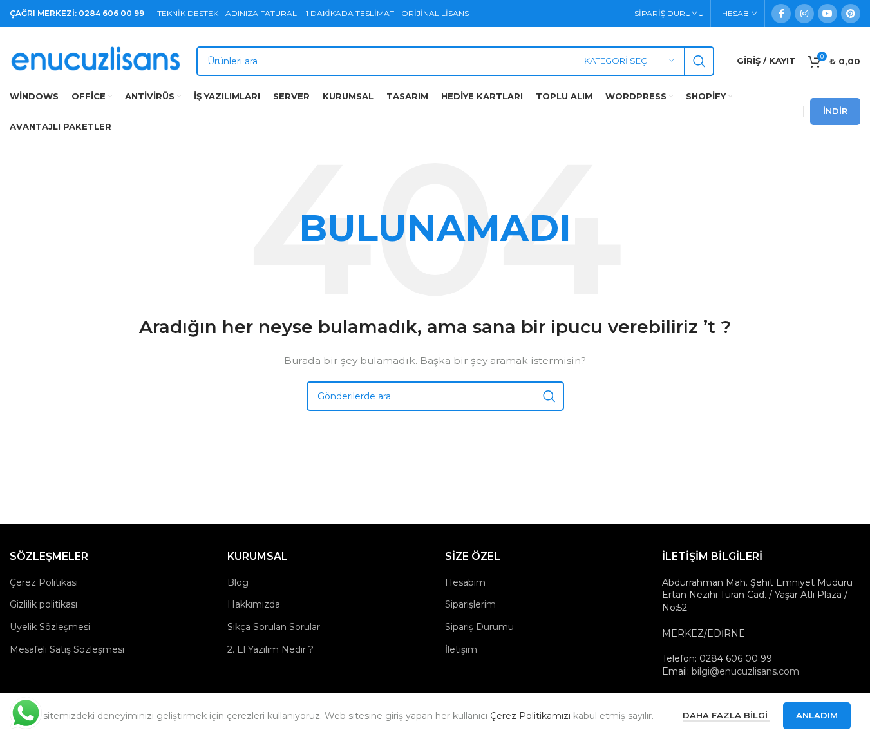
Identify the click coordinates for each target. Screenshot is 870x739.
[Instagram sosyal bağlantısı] (804, 13)
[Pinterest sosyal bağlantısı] (850, 13)
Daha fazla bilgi (726, 715)
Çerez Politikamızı (530, 716)
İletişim (461, 649)
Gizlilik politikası (43, 604)
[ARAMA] (699, 61)
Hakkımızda (253, 604)
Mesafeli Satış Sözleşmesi (67, 649)
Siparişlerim (470, 604)
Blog (238, 582)
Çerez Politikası (44, 582)
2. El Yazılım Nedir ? (270, 649)
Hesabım (465, 582)
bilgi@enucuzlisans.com (745, 671)
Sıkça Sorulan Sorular (273, 627)
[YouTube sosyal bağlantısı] (827, 13)
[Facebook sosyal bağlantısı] (781, 13)
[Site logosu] (97, 60)
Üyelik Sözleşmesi (50, 627)
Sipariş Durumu (479, 627)
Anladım (817, 715)
